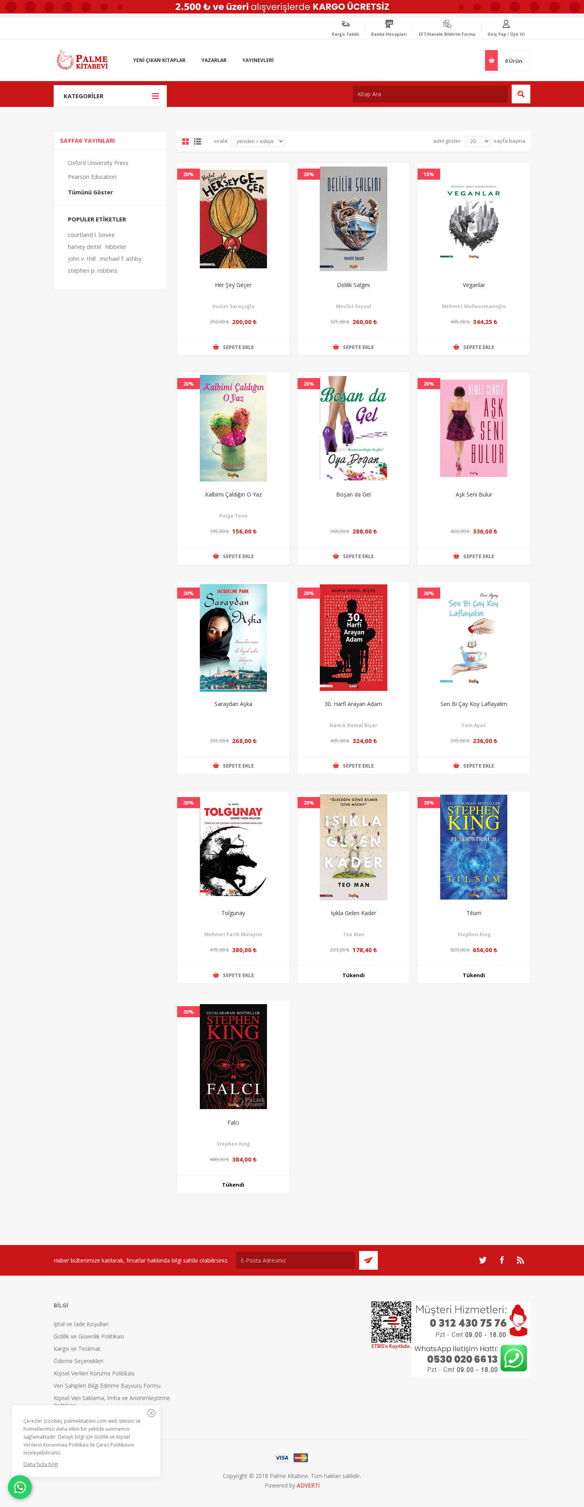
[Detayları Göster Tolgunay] (233, 847)
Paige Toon (233, 515)
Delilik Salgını (353, 285)
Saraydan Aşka (233, 704)
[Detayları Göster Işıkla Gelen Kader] (354, 847)
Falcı (233, 1122)
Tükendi (353, 975)
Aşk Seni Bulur (474, 494)
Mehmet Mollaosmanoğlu (474, 306)
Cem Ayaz (474, 725)
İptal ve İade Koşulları (81, 1324)
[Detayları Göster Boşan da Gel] (354, 428)
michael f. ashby (120, 258)
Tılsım (474, 913)
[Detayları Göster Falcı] (233, 1056)
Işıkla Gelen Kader (353, 913)
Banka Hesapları (389, 34)
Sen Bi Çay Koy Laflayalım (474, 704)
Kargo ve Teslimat (77, 1348)
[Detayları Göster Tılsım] (474, 847)
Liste (197, 141)
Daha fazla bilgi (40, 1464)
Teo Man (353, 934)
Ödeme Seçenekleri (78, 1361)
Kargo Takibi (345, 34)
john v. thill (82, 258)
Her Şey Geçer (233, 285)
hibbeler (115, 246)
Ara (521, 94)
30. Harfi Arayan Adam (353, 704)
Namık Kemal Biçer (353, 725)
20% (188, 174)
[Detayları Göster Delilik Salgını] (354, 219)
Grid (185, 141)
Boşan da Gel (353, 494)
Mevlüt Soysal (353, 306)
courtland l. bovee (91, 235)
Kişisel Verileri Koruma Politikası (94, 1373)
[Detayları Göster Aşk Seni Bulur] (474, 428)
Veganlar (474, 285)
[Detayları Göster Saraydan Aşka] (233, 638)
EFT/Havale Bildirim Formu (447, 34)
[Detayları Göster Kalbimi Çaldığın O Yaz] (233, 428)
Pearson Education (92, 176)
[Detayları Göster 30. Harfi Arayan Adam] (354, 638)
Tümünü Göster (90, 192)
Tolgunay (233, 913)
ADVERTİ (308, 1485)
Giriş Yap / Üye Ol (505, 34)
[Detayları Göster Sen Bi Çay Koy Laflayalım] (474, 638)
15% (428, 174)
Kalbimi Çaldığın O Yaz (233, 494)
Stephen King (474, 934)
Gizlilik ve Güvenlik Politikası (89, 1336)
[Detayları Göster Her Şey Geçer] (233, 219)
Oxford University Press (98, 163)
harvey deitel (84, 246)
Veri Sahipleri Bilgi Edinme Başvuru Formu (107, 1385)
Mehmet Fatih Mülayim (233, 934)
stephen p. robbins (92, 270)
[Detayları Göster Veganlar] (474, 219)
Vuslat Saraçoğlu (233, 306)
